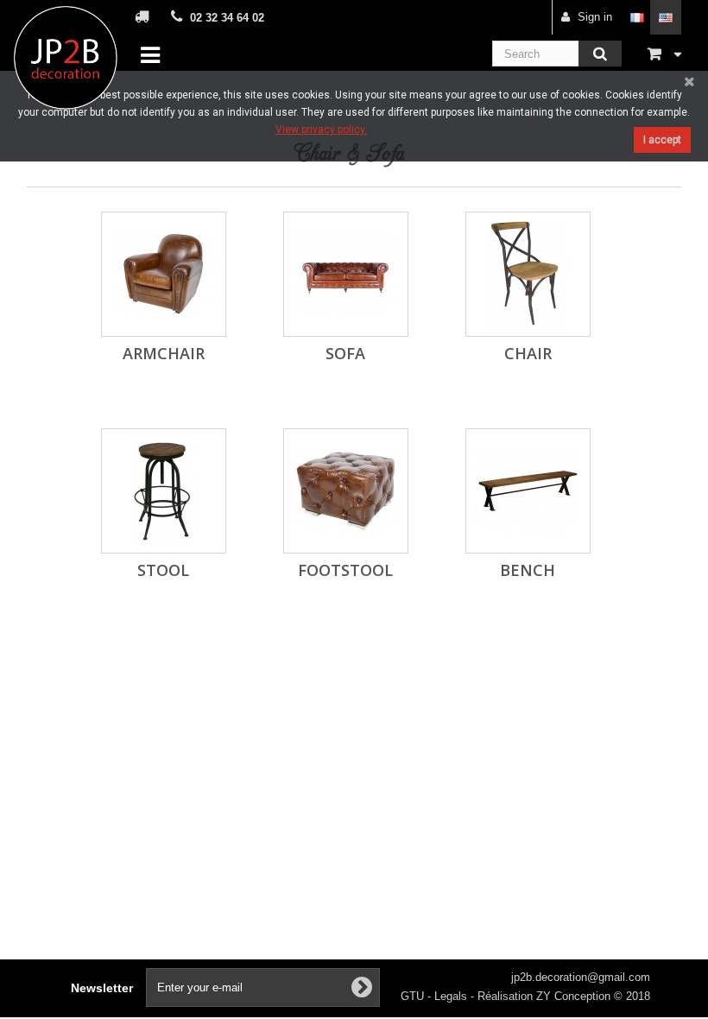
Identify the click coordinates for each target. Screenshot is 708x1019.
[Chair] (528, 274)
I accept (662, 140)
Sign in (595, 16)
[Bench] (528, 491)
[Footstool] (345, 491)
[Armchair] (163, 274)
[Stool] (163, 491)
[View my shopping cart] (664, 53)
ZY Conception (575, 996)
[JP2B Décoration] (65, 58)
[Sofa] (345, 274)
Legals (452, 996)
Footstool (345, 570)
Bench (527, 570)
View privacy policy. (321, 129)
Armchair (164, 353)
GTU (414, 996)
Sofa (345, 353)
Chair (528, 353)
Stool (163, 570)
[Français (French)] (637, 17)
